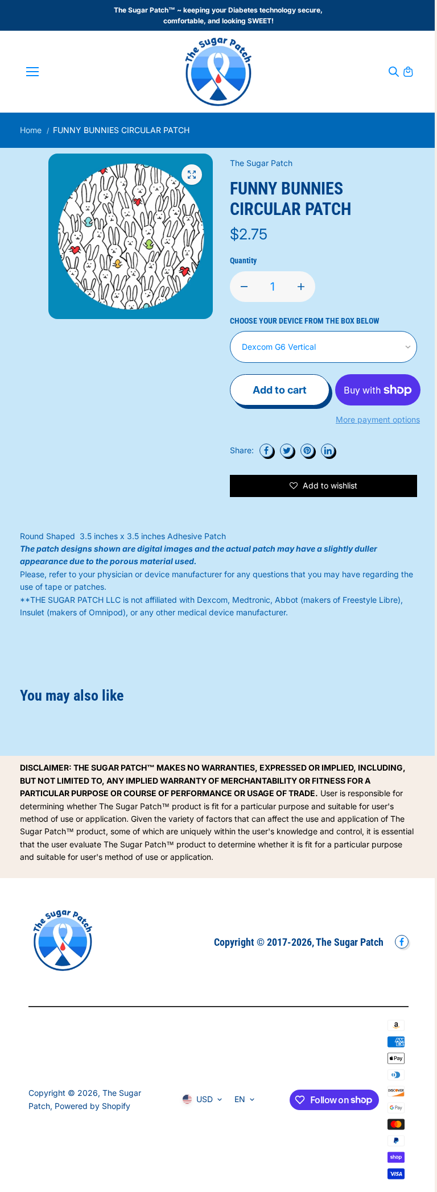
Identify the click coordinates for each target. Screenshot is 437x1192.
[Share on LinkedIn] (328, 450)
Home (31, 130)
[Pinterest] (307, 450)
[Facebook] (266, 450)
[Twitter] (287, 450)
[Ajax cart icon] (408, 71)
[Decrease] (244, 286)
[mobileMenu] (32, 71)
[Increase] (301, 286)
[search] (393, 71)
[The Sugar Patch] (218, 72)
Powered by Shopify (92, 1106)
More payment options (378, 419)
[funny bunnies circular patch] (191, 174)
